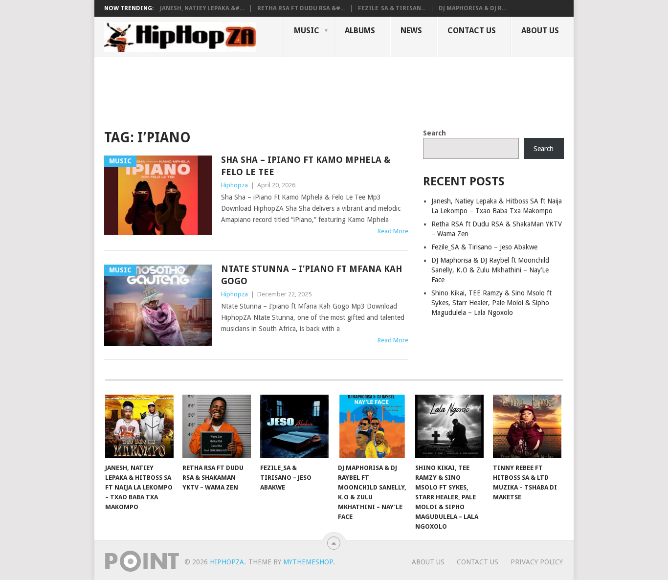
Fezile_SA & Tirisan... (391, 8)
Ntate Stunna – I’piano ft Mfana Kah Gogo (311, 275)
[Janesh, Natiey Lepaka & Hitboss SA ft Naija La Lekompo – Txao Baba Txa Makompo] (139, 426)
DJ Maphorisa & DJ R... (472, 8)
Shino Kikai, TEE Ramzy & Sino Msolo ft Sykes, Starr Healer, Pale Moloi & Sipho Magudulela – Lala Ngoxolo (491, 302)
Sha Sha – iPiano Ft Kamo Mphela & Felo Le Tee (305, 166)
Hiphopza (234, 185)
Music (306, 30)
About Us (540, 30)
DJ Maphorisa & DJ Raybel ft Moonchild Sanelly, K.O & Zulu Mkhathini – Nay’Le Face (490, 270)
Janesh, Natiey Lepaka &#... (202, 8)
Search (434, 133)
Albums (360, 30)
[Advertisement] (282, 91)
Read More (393, 231)
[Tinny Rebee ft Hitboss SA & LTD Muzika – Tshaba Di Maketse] (527, 426)
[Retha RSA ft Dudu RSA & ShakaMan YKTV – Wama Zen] (216, 426)
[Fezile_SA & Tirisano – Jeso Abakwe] (294, 426)
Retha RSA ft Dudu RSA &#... (301, 8)
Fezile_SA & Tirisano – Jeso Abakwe (484, 247)
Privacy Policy (537, 562)
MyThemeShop (308, 562)
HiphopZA (227, 562)
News (411, 30)
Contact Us (471, 30)
